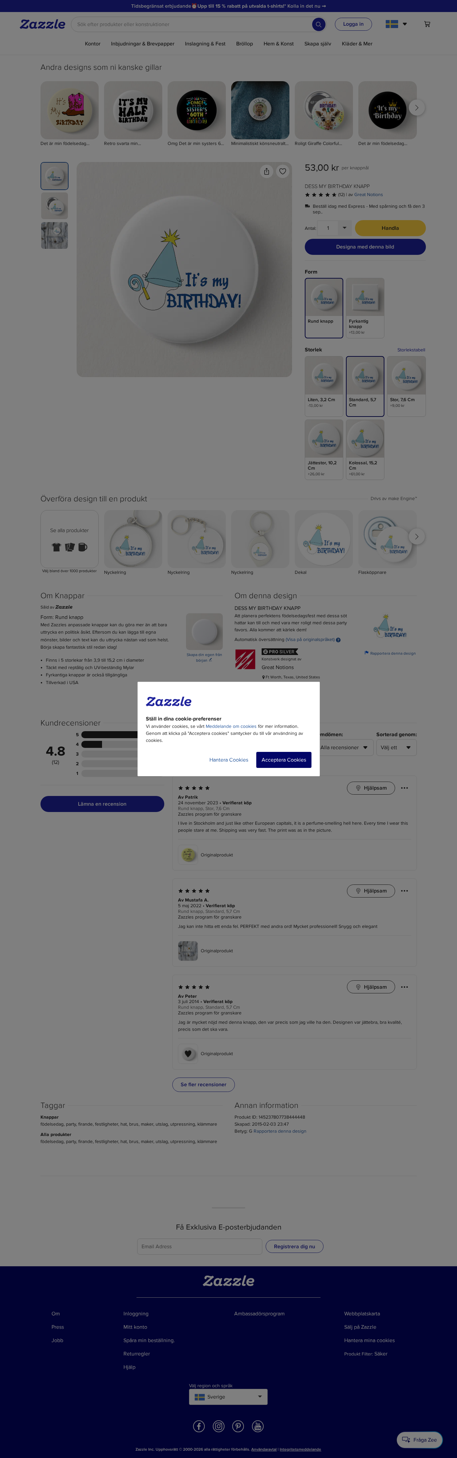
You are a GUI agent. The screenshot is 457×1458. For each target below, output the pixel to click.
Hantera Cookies (228, 760)
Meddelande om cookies (231, 726)
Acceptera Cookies (284, 760)
